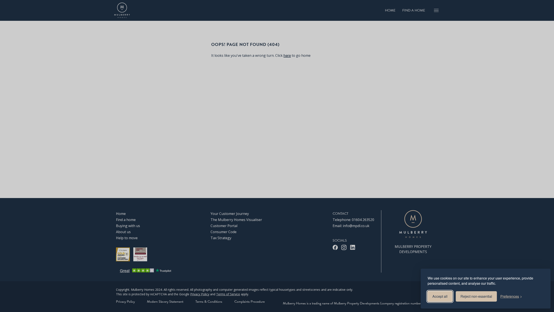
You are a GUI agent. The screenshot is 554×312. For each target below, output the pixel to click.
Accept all (440, 296)
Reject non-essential (476, 296)
